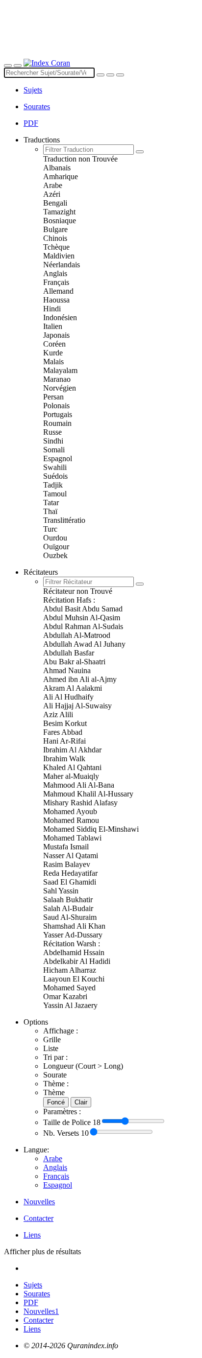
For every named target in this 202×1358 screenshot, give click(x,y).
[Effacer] (100, 74)
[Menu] (8, 65)
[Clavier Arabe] (110, 74)
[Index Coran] (47, 63)
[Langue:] (18, 65)
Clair (81, 1102)
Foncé (56, 1102)
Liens (32, 1329)
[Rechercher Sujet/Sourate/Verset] (120, 74)
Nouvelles (41, 1311)
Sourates (37, 1293)
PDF (31, 1302)
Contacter (38, 1320)
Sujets (33, 90)
